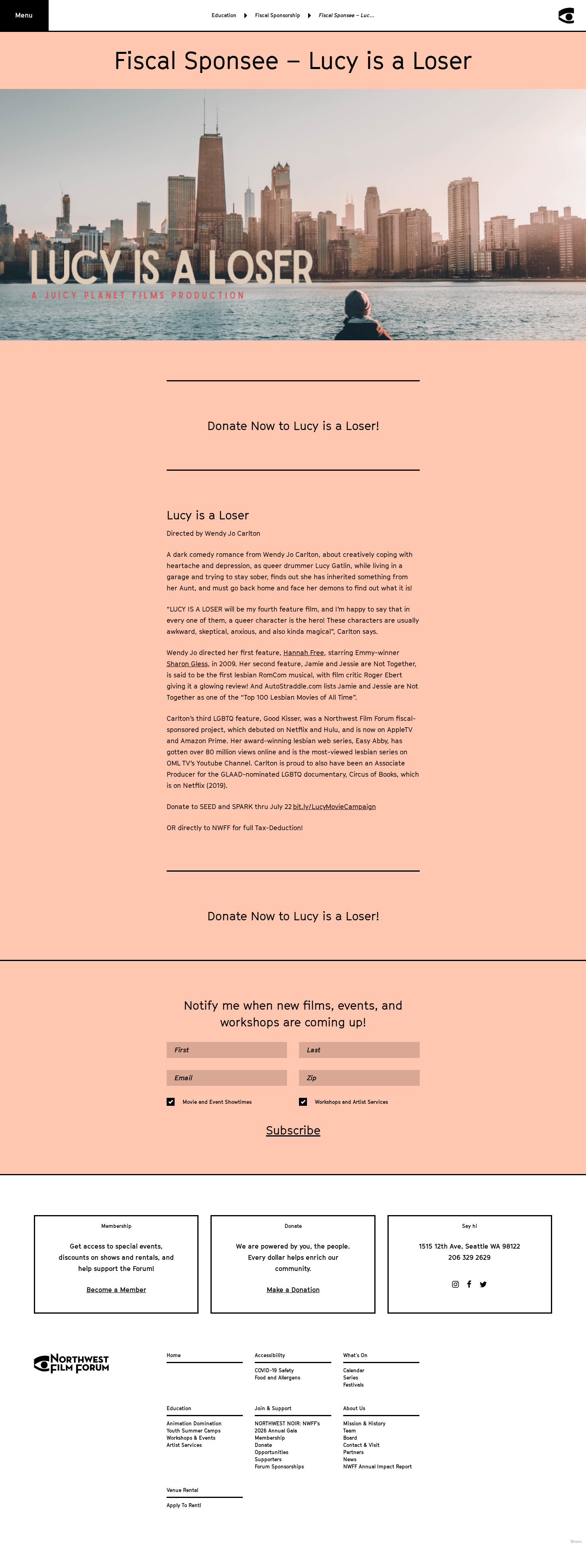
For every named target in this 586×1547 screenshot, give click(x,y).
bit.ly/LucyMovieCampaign (334, 807)
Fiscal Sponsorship (277, 15)
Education (224, 15)
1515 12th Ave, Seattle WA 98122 (469, 1246)
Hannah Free (303, 653)
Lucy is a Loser (208, 515)
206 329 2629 (469, 1257)
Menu (24, 15)
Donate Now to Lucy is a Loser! (293, 425)
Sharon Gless (187, 664)
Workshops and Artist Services (351, 1102)
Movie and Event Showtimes (217, 1102)
